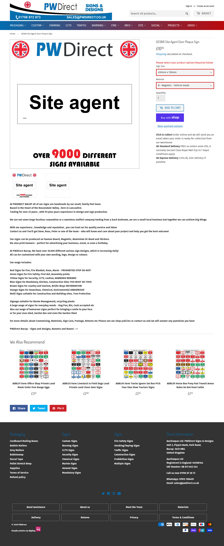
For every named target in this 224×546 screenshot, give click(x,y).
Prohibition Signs (124, 459)
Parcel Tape (16, 459)
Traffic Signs (121, 450)
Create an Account (205, 6)
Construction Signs (124, 454)
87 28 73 (191, 473)
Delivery (36, 517)
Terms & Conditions (183, 517)
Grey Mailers (17, 450)
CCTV (68, 25)
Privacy (134, 517)
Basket (206, 13)
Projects (174, 25)
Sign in (189, 6)
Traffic (81, 25)
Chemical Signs (70, 459)
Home (12, 34)
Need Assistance (36, 507)
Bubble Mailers (18, 445)
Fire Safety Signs (123, 441)
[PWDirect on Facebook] (108, 493)
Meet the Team (134, 507)
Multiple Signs (122, 463)
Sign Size (160, 66)
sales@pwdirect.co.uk (186, 483)
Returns (85, 517)
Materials (183, 507)
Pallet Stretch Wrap (21, 463)
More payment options (170, 126)
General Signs (69, 468)
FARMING (54, 25)
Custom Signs (69, 441)
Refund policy (17, 477)
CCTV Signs (68, 450)
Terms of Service (19, 472)
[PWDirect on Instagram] (113, 493)
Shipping (161, 54)
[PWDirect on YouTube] (119, 493)
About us (85, 507)
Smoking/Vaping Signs (127, 445)
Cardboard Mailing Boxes (24, 441)
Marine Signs (69, 463)
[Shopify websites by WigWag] (38, 531)
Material (160, 79)
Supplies (15, 468)
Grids (191, 25)
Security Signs (70, 454)
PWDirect (22, 524)
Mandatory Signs (71, 472)
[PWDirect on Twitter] (103, 493)
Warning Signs (70, 445)
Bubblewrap (16, 454)
